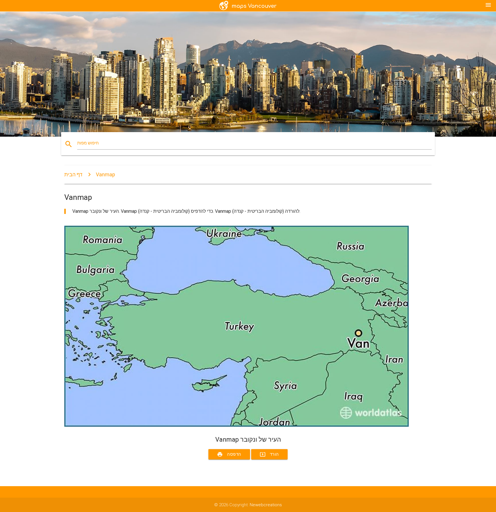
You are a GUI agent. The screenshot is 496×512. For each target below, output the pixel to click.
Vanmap (105, 174)
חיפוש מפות (88, 143)
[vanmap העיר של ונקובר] (236, 425)
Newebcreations (266, 504)
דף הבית (73, 174)
